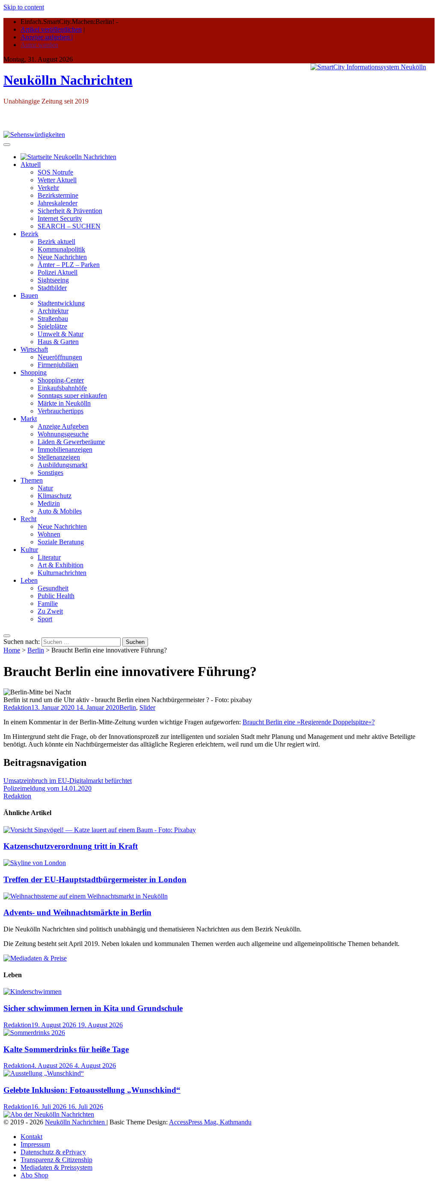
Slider (147, 707)
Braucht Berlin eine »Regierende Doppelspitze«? (309, 722)
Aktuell (31, 164)
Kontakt (31, 1136)
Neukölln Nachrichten (68, 80)
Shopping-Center (61, 380)
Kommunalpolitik (61, 249)
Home (11, 650)
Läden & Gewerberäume (71, 441)
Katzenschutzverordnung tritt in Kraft (70, 846)
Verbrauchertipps (60, 411)
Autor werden (39, 44)
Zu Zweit (50, 611)
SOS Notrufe (55, 172)
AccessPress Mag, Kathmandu (210, 1122)
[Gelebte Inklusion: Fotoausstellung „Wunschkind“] (43, 1073)
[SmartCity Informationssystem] (368, 67)
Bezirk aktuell (56, 241)
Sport (45, 619)
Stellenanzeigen (59, 457)
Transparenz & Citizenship (56, 1159)
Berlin (35, 650)
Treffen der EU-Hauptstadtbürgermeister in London (94, 879)
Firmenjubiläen (58, 364)
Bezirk (29, 233)
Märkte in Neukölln (64, 403)
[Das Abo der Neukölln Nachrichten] (48, 1114)
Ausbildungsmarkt (62, 464)
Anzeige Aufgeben (63, 426)
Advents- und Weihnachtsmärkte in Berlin (77, 912)
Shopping (34, 372)
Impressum (35, 1144)
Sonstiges (50, 472)
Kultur (29, 549)
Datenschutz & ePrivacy (53, 1152)
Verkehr (48, 187)
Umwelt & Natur (60, 334)
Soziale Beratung (61, 542)
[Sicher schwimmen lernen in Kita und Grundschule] (32, 991)
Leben (29, 580)
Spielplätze (52, 326)
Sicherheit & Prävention (70, 210)
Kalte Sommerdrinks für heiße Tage (66, 1049)
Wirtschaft (34, 349)
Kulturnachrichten (62, 572)
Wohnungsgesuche (63, 434)
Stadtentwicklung (61, 303)
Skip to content (23, 7)
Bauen (29, 295)
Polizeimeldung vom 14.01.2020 (47, 788)
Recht (28, 518)
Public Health (56, 595)
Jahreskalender (57, 203)
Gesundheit (53, 588)
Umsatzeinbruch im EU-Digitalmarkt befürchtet (67, 780)
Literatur (49, 557)
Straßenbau (53, 318)
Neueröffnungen (60, 357)
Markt (29, 418)
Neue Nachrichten (62, 257)
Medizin (49, 503)
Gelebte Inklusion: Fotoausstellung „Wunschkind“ (92, 1089)
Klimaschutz (54, 495)
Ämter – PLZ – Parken (69, 264)
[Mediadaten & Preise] (35, 958)
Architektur (53, 310)
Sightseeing (53, 280)
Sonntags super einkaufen (72, 395)
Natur (45, 488)
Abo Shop (34, 1175)
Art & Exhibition (60, 565)
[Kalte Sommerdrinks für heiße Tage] (34, 1032)
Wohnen (49, 534)
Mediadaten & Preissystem (56, 1167)
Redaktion (17, 707)
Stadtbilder (52, 287)
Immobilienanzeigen (65, 449)
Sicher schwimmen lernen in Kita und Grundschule (93, 1008)
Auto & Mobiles (60, 511)
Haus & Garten (58, 341)
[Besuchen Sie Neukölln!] (34, 134)
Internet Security (60, 218)
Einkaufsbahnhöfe (62, 387)
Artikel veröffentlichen (51, 29)
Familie (48, 603)
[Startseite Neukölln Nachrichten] (68, 156)
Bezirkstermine (58, 195)
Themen (32, 480)
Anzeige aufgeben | (47, 37)
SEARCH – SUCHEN (69, 226)
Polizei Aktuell (57, 272)
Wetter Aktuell (57, 180)
